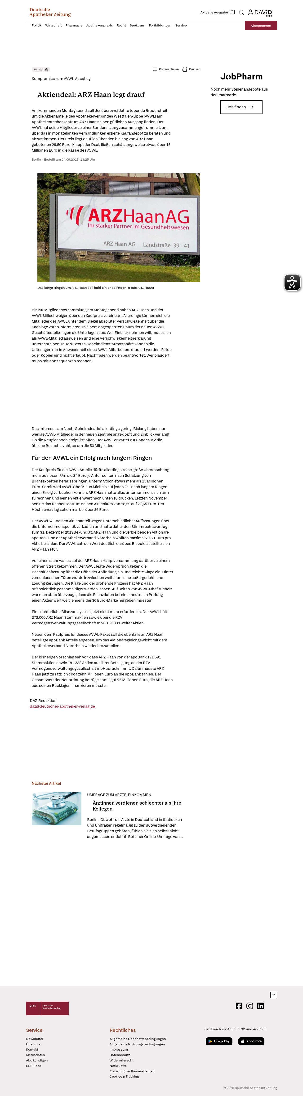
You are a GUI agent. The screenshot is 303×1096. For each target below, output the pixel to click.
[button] (50, 12)
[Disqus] (116, 913)
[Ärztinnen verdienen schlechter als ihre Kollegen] (56, 816)
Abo (261, 25)
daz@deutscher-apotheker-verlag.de (62, 706)
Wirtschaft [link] (41, 69)
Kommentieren (169, 69)
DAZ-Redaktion (43, 700)
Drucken (194, 69)
